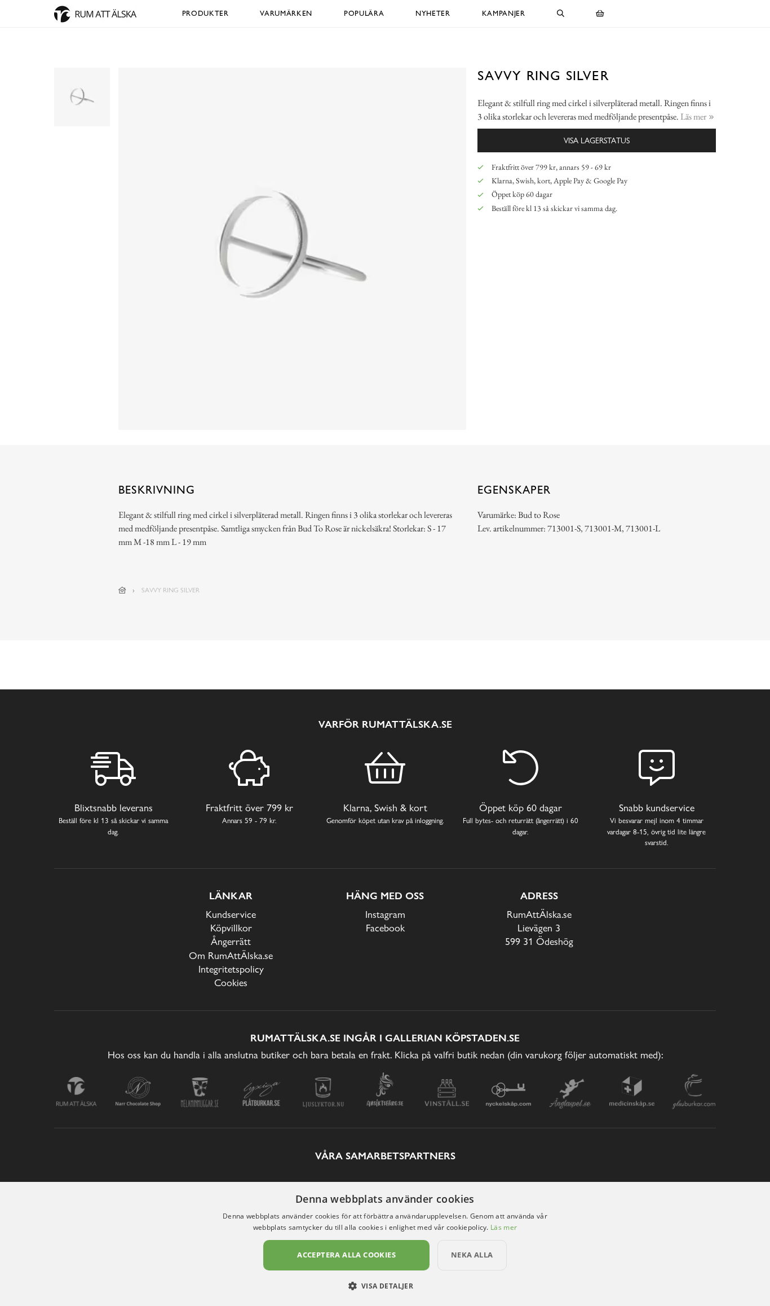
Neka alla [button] (472, 1255)
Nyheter (432, 13)
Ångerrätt (231, 941)
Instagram (385, 914)
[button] (385, 1285)
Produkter (205, 13)
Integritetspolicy (231, 969)
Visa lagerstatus (597, 140)
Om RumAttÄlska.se (231, 955)
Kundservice (231, 914)
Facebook (385, 928)
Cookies (230, 982)
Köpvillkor (231, 928)
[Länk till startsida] (122, 590)
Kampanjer (503, 13)
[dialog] (385, 1244)
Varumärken (286, 13)
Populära (364, 13)
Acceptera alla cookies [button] (346, 1255)
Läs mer (503, 1227)
